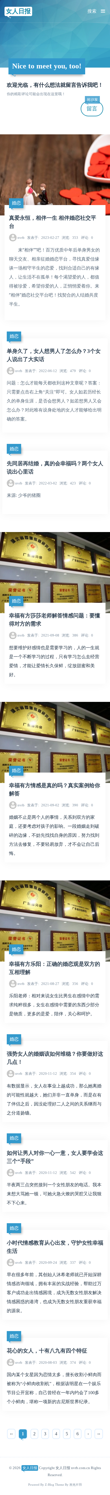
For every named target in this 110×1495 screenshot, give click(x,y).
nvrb (21, 237)
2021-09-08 (43, 635)
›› (98, 1433)
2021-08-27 (43, 984)
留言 (92, 106)
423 (68, 483)
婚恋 (16, 203)
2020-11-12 (41, 1073)
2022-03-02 (41, 483)
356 (70, 984)
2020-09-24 (41, 1262)
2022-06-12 (41, 371)
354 (68, 1073)
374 (68, 1362)
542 (68, 1173)
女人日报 (18, 11)
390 (70, 805)
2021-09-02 (43, 805)
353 (70, 237)
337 (68, 1262)
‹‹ (11, 1433)
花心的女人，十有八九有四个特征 (47, 1351)
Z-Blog (49, 1484)
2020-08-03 (41, 1362)
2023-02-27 (43, 237)
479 (68, 371)
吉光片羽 (75, 1484)
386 (70, 635)
